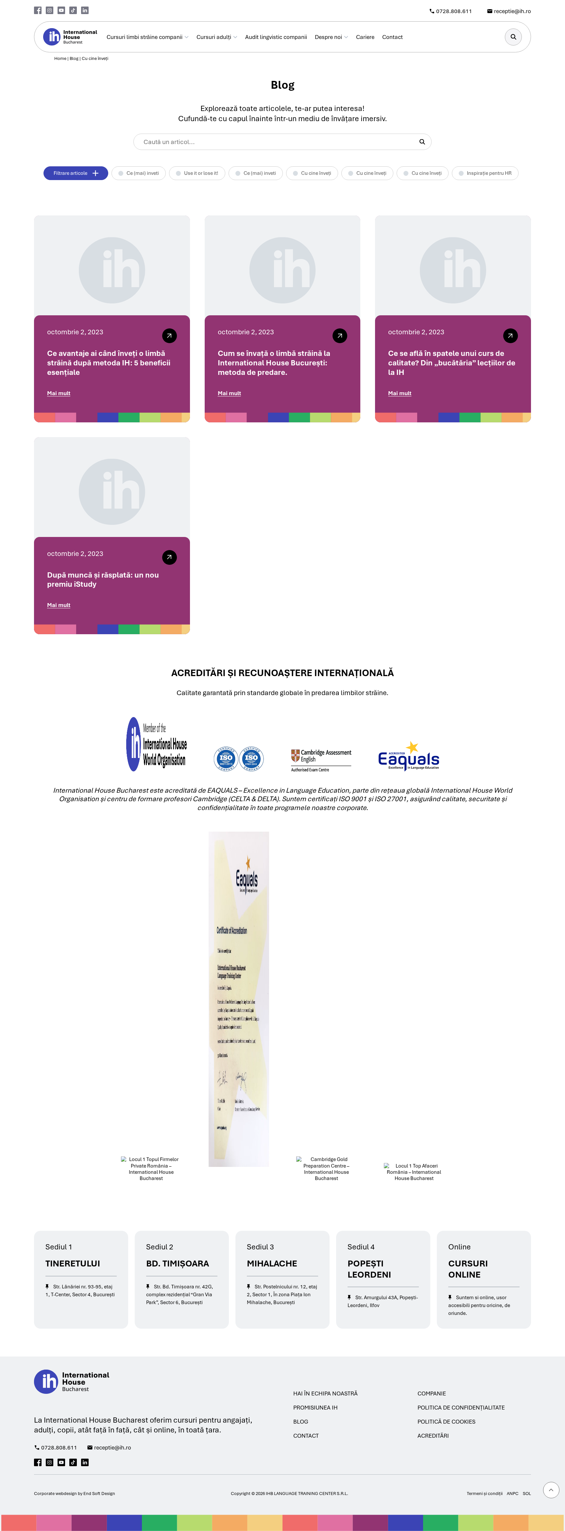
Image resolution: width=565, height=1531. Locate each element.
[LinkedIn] (85, 10)
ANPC (513, 1493)
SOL (527, 1493)
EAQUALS (222, 790)
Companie (432, 1393)
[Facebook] (38, 10)
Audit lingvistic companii (276, 37)
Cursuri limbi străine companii (144, 37)
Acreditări (433, 1436)
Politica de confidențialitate (461, 1408)
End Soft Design (99, 1493)
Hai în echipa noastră (325, 1393)
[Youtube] (61, 10)
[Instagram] (49, 10)
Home (60, 58)
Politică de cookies (446, 1422)
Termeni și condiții (485, 1493)
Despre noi (328, 37)
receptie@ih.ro (512, 11)
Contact (392, 37)
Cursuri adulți (214, 37)
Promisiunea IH (315, 1408)
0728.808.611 (454, 11)
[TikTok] (73, 10)
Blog (74, 58)
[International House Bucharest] (70, 37)
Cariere (365, 37)
